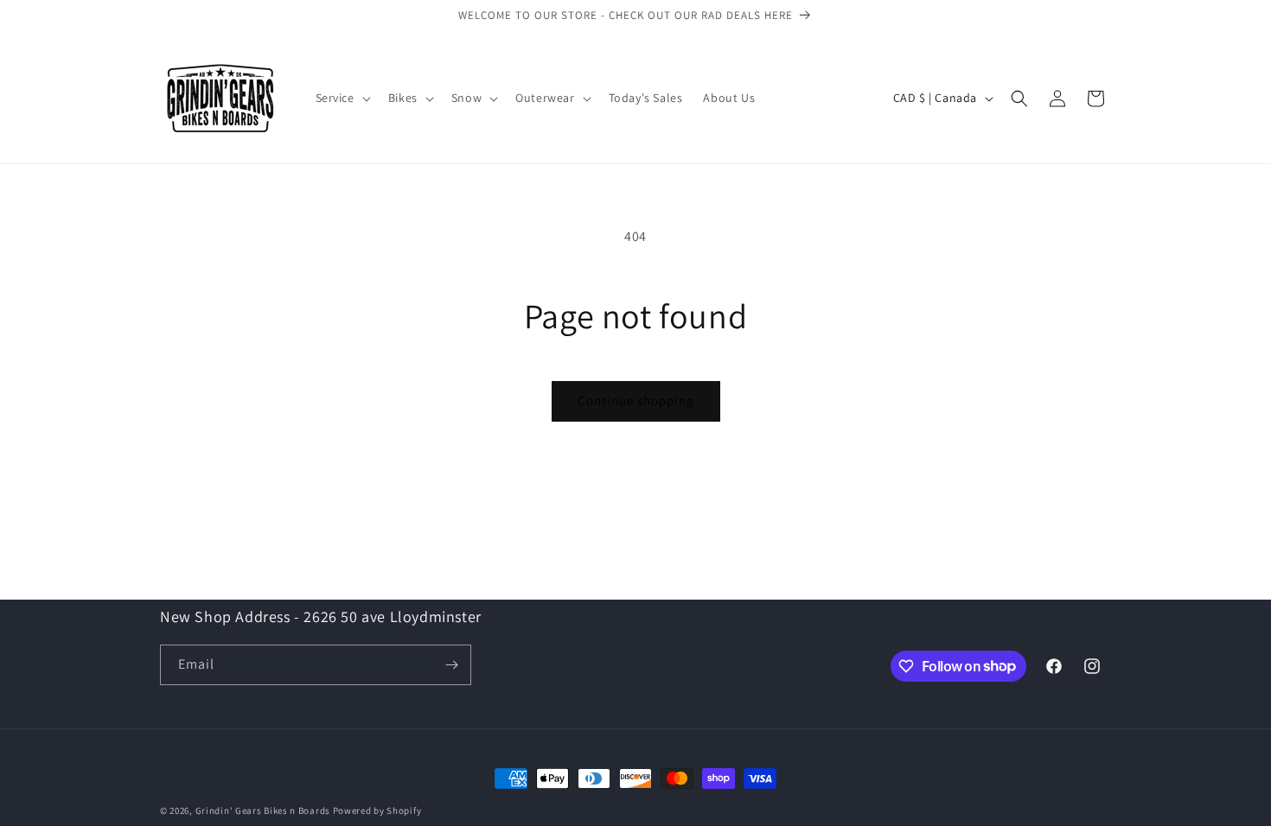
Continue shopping (636, 400)
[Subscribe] (451, 665)
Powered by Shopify (377, 810)
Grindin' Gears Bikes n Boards (262, 810)
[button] (341, 97)
